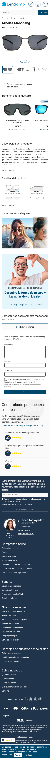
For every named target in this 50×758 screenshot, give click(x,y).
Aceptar (18, 755)
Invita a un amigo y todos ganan (14, 619)
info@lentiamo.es (25, 534)
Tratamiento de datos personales (15, 572)
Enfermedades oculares (11, 653)
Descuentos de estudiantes (12, 627)
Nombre (7, 361)
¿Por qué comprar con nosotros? (15, 687)
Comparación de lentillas (11, 661)
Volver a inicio (22, 737)
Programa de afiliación (11, 631)
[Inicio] (3, 18)
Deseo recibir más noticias (25, 510)
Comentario (9, 344)
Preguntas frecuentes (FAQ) (13, 594)
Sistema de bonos (9, 615)
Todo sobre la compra (10, 548)
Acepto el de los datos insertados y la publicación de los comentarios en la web (24, 383)
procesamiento (20, 379)
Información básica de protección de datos (17, 504)
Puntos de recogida (9, 560)
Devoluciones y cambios (11, 586)
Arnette (22, 18)
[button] (7, 69)
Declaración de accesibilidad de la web (17, 568)
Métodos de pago (9, 556)
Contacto (5, 691)
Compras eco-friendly (10, 640)
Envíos (4, 552)
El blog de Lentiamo (9, 683)
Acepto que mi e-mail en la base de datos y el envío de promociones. (24, 500)
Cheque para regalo (9, 635)
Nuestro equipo (8, 679)
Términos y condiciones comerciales (16, 564)
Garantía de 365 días (10, 590)
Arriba (30, 737)
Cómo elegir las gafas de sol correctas (25, 304)
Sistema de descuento (10, 623)
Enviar (25, 392)
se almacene (17, 499)
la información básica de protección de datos (24, 385)
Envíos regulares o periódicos (13, 611)
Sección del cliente (9, 598)
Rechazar (29, 755)
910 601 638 (23, 530)
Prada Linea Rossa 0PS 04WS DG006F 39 (17, 122)
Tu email (8, 370)
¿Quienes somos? (9, 674)
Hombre (13, 18)
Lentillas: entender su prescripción (15, 657)
